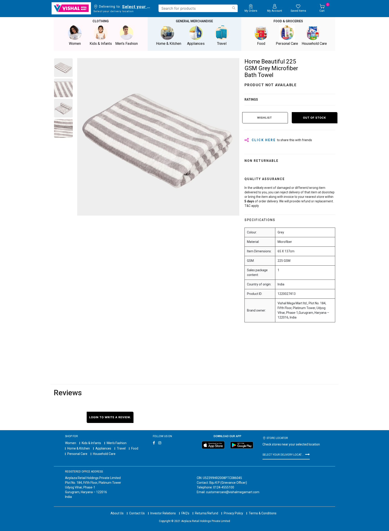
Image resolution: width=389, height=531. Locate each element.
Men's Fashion (117, 443)
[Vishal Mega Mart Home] (71, 8)
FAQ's (185, 513)
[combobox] (198, 8)
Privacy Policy (233, 513)
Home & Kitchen (78, 448)
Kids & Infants (91, 443)
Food (134, 448)
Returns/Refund (206, 513)
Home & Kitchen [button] (168, 43)
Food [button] (261, 43)
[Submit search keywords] (233, 8)
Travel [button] (221, 43)
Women (70, 443)
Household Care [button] (314, 43)
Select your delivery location (137, 6)
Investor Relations (163, 513)
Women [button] (75, 43)
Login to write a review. (110, 417)
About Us (117, 513)
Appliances (103, 448)
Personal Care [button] (287, 43)
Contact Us (137, 513)
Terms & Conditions (262, 513)
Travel (121, 448)
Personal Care (77, 454)
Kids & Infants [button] (101, 43)
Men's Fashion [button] (126, 43)
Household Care (104, 454)
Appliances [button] (196, 43)
